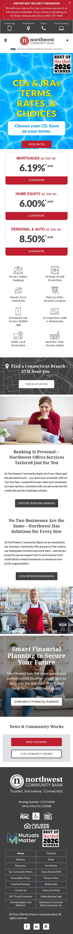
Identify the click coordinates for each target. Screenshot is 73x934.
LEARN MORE (36, 177)
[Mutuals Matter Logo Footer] (23, 835)
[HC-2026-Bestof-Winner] (51, 835)
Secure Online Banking (18, 275)
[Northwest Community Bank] (36, 43)
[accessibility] (36, 813)
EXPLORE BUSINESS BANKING (36, 573)
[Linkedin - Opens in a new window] (36, 924)
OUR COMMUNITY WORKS (37, 751)
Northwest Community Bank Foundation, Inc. (51, 901)
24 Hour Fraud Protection (54, 275)
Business (20, 857)
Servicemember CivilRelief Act (20, 901)
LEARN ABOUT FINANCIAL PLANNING (36, 699)
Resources (20, 863)
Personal (51, 850)
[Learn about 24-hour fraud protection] (54, 267)
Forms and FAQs (51, 887)
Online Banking (61, 23)
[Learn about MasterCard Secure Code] (18, 332)
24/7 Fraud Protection (20, 894)
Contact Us (20, 887)
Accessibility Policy (20, 875)
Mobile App (9, 23)
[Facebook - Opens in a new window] (27, 924)
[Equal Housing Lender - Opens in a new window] (36, 823)
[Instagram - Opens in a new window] (46, 924)
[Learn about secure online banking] (18, 267)
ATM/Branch (29, 23)
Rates (51, 857)
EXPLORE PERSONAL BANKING (36, 500)
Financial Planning (21, 881)
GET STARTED (36, 139)
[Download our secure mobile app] (18, 308)
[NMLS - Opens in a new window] (48, 813)
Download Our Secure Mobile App (18, 319)
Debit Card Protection (18, 341)
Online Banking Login (51, 894)
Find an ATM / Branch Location (55, 296)
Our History (51, 863)
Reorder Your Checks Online (55, 341)
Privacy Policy (51, 875)
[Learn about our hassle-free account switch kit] (18, 287)
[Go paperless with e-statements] (54, 308)
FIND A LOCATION (36, 381)
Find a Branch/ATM (51, 869)
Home (20, 850)
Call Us (43, 23)
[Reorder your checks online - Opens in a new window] (54, 332)
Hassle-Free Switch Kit (18, 296)
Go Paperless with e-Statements (55, 317)
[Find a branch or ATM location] (54, 287)
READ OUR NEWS (36, 739)
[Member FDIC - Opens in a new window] (24, 813)
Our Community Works (21, 869)
